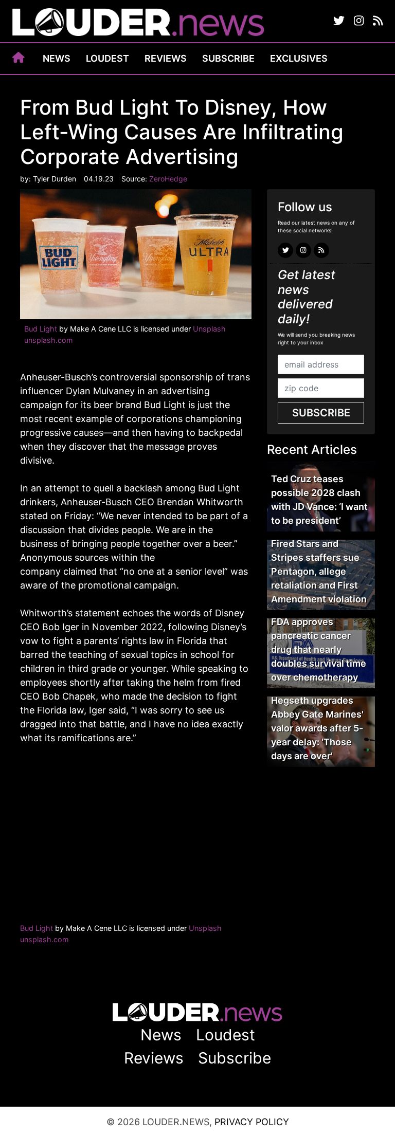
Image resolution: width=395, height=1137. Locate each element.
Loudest (107, 58)
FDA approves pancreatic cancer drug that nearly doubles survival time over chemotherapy (318, 649)
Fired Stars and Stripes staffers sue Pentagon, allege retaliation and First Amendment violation (319, 571)
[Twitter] (339, 21)
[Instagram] (359, 21)
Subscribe (228, 58)
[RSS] (378, 21)
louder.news (138, 23)
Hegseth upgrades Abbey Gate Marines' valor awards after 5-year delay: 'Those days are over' (317, 728)
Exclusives (299, 58)
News (56, 58)
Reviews (166, 58)
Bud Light (40, 328)
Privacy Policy (251, 1121)
